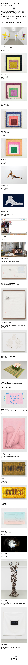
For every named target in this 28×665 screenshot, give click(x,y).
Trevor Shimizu (6, 13)
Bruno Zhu (6, 14)
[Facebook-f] (11, 659)
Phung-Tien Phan (16, 12)
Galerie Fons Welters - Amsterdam (12, 4)
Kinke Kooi (19, 11)
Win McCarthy (9, 12)
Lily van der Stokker (14, 13)
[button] (14, 8)
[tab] (2, 22)
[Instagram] (14, 659)
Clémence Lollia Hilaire (11, 11)
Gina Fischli (3, 11)
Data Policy (14, 656)
